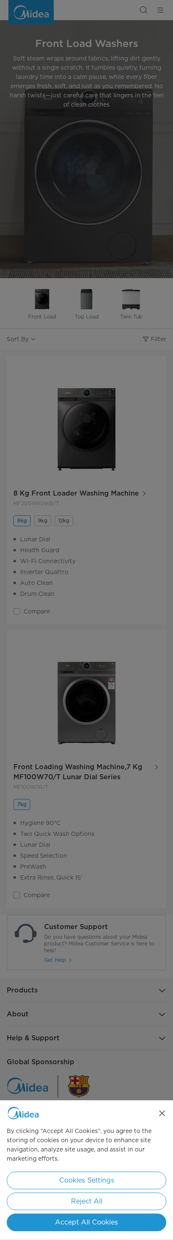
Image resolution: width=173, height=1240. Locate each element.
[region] (86, 1170)
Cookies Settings (86, 1180)
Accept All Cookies (86, 1222)
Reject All (86, 1201)
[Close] (162, 1113)
